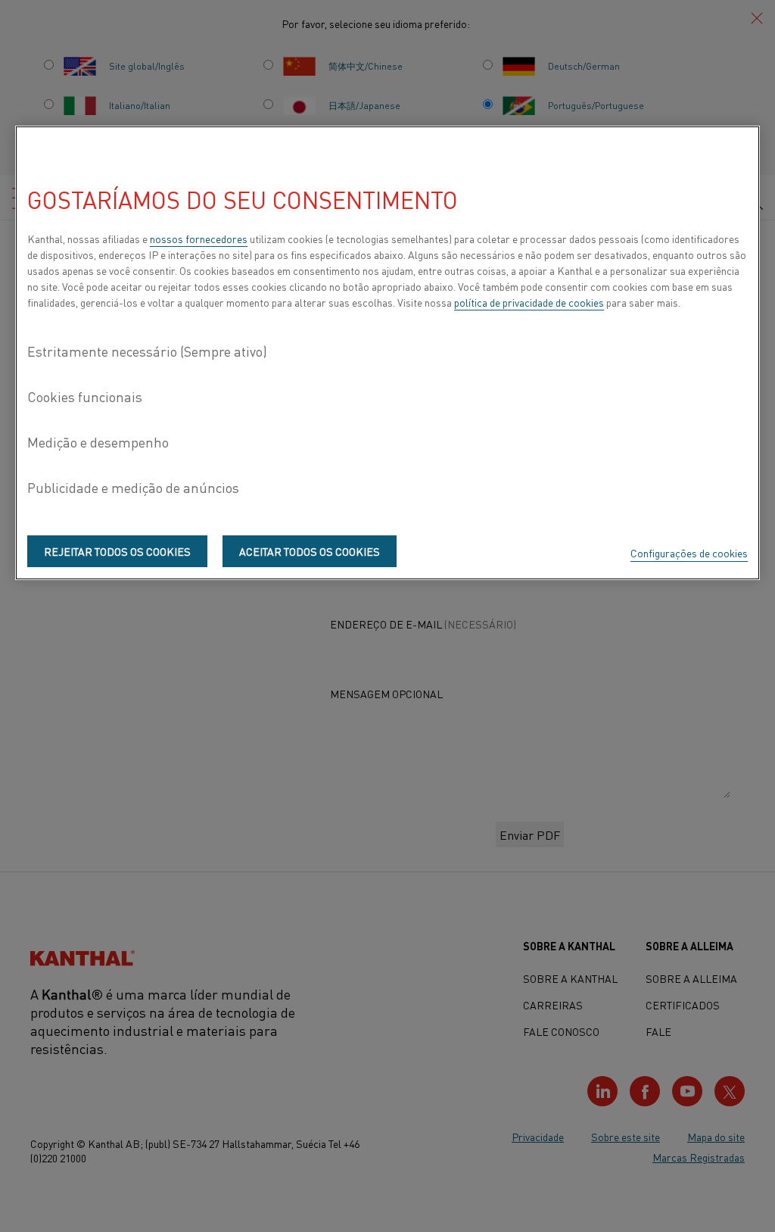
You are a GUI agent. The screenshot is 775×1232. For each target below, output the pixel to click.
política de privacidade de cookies (529, 302)
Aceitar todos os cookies (309, 551)
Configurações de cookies (689, 552)
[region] (387, 353)
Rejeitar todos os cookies (117, 551)
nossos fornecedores (198, 238)
